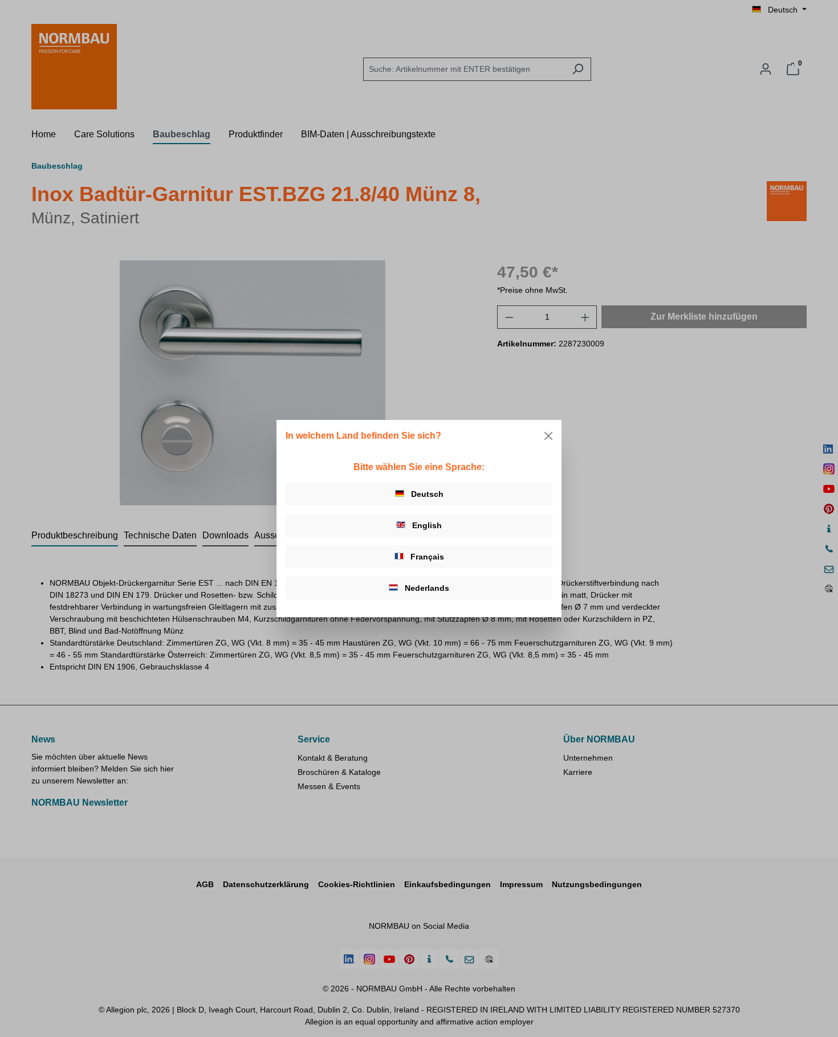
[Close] (548, 435)
